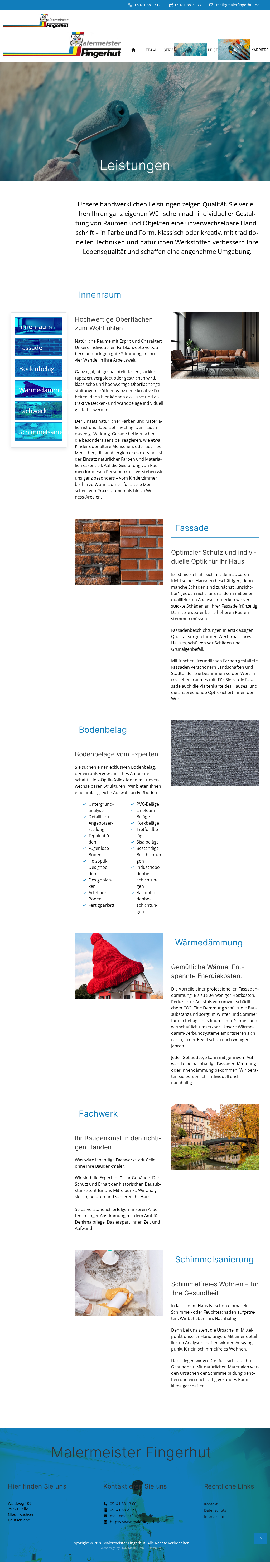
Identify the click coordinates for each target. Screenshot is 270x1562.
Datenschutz (215, 1510)
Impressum (214, 1516)
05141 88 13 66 (123, 1503)
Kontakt (211, 1503)
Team (151, 50)
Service (171, 50)
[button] (260, 1538)
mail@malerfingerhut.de (237, 4)
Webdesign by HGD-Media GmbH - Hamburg (131, 1548)
